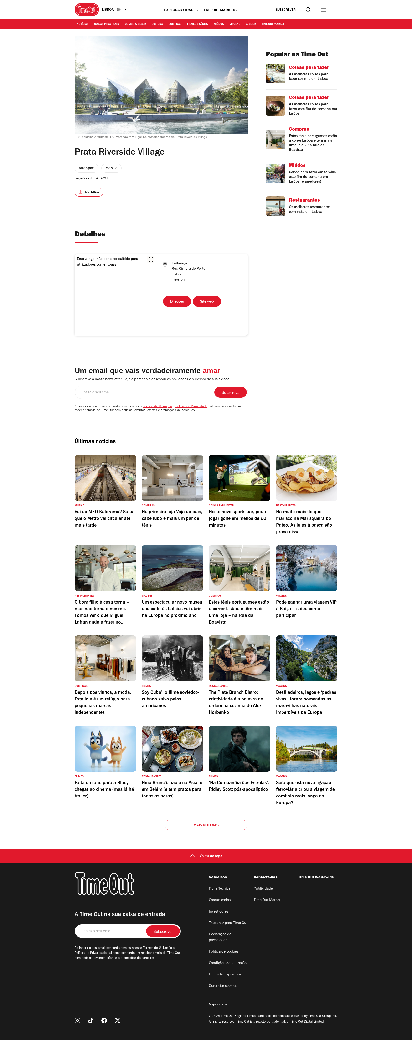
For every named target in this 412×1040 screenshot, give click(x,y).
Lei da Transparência (225, 975)
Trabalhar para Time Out (228, 923)
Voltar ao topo (211, 856)
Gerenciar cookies (223, 986)
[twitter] (117, 1020)
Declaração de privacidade (220, 937)
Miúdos (219, 24)
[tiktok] (91, 1020)
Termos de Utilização (157, 406)
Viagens (235, 24)
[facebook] (104, 1020)
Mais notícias (206, 825)
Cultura (157, 24)
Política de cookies (223, 952)
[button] (150, 259)
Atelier (251, 24)
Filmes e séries (197, 24)
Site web (207, 302)
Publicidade (263, 889)
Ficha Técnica (219, 889)
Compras (175, 24)
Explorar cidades (181, 10)
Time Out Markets (220, 10)
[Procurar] (308, 10)
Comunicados (220, 900)
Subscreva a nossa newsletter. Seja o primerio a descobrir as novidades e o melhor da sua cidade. (152, 379)
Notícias (82, 24)
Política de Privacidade (191, 406)
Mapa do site (218, 1005)
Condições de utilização (228, 963)
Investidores (218, 912)
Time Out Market (273, 24)
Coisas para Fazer (106, 24)
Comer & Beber (135, 24)
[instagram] (77, 1020)
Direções (177, 302)
